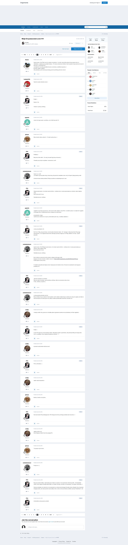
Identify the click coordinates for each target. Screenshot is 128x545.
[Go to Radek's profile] (90, 89)
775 (28, 107)
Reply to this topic (78, 48)
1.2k (28, 182)
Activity (28, 27)
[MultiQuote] (35, 74)
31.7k (28, 146)
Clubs (41, 27)
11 (47, 54)
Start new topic (65, 48)
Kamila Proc (94, 76)
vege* (92, 50)
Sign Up (104, 2)
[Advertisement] (64, 15)
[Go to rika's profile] (23, 43)
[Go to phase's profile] (27, 139)
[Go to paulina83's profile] (90, 85)
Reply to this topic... (33, 527)
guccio (93, 80)
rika (28, 42)
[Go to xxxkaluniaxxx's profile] (27, 176)
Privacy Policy (62, 541)
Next (51, 54)
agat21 (93, 93)
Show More (97, 98)
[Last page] (54, 55)
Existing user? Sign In (95, 2)
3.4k (28, 321)
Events (46, 27)
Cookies (74, 541)
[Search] (106, 27)
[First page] (22, 55)
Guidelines (28, 30)
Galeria (36, 44)
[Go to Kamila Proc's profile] (90, 77)
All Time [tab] (105, 72)
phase (27, 134)
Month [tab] (94, 72)
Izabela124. (27, 79)
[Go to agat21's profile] (90, 94)
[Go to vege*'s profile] (89, 51)
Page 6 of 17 (59, 54)
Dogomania (24, 3)
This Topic (101, 27)
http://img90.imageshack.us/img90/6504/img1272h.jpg (66, 258)
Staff (34, 30)
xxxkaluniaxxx (27, 171)
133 (28, 129)
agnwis (27, 117)
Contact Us (68, 541)
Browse (23, 27)
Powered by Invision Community (64, 543)
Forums (22, 30)
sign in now (50, 521)
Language (54, 541)
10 (45, 54)
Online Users (40, 30)
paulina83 (94, 84)
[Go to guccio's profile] (90, 81)
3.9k (28, 71)
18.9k (28, 90)
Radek (93, 89)
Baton (27, 59)
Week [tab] (89, 72)
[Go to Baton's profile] (27, 65)
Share (71, 43)
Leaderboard (35, 27)
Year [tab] (100, 72)
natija (27, 309)
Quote (38, 73)
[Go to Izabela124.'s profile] (27, 84)
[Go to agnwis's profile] (27, 122)
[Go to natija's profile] (27, 314)
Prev (25, 54)
